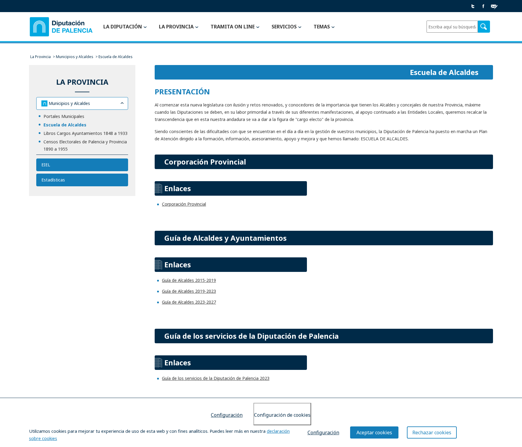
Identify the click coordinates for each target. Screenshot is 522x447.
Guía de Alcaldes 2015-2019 (189, 280)
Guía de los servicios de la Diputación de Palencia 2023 (215, 378)
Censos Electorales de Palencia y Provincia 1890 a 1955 (85, 145)
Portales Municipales (64, 116)
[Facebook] (483, 6)
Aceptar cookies (374, 432)
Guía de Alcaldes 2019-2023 (189, 291)
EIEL (45, 165)
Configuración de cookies (282, 415)
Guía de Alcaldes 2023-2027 (189, 302)
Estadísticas (53, 180)
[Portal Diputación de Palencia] (61, 27)
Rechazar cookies (431, 432)
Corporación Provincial (184, 204)
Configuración (227, 415)
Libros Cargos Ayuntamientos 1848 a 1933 (85, 133)
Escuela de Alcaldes (65, 125)
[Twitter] (473, 6)
